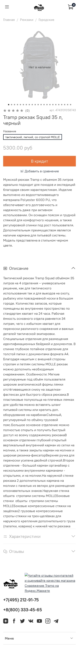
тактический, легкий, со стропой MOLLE (32, 137)
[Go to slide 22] (70, 104)
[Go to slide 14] (47, 104)
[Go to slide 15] (50, 104)
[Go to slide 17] (55, 104)
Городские (46, 20)
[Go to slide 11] (38, 104)
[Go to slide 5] (20, 104)
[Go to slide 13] (44, 104)
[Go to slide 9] (32, 104)
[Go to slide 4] (17, 104)
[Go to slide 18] (58, 104)
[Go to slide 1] (8, 104)
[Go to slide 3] (14, 104)
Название (9, 131)
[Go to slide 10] (35, 104)
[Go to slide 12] (41, 104)
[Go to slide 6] (23, 104)
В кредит (39, 161)
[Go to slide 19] (61, 104)
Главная (9, 20)
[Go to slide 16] (53, 104)
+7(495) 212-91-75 (21, 600)
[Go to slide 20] (64, 104)
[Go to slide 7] (26, 104)
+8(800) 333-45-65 (22, 610)
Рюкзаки (26, 20)
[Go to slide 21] (67, 104)
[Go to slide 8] (29, 104)
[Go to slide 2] (11, 104)
